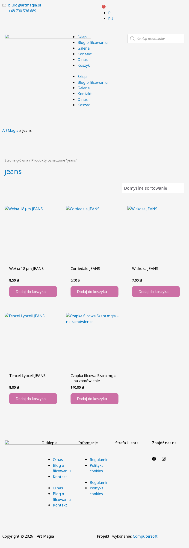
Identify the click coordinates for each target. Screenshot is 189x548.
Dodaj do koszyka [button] (31, 291)
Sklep (82, 36)
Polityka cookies (96, 468)
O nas (82, 59)
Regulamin (99, 459)
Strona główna (16, 160)
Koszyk (83, 65)
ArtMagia (10, 130)
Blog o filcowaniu (92, 42)
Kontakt (84, 54)
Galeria (83, 48)
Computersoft (145, 536)
